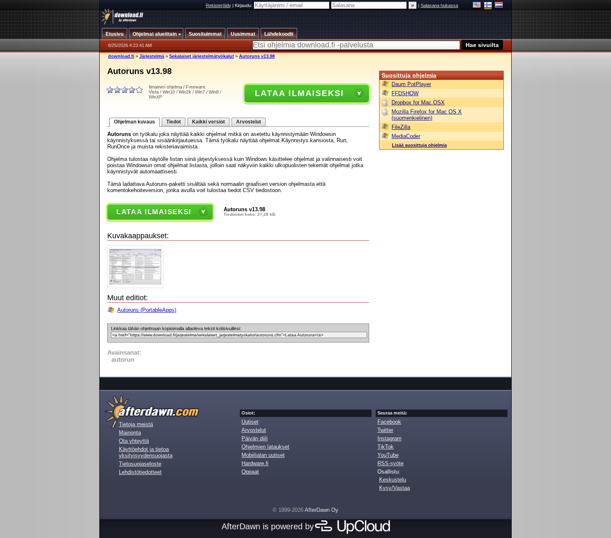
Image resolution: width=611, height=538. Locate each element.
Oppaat (250, 472)
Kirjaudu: (244, 5)
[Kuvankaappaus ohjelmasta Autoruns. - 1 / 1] (137, 286)
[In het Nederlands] (499, 5)
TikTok (385, 447)
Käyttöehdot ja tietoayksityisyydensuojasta (145, 452)
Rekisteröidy (218, 5)
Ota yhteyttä (134, 441)
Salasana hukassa (439, 5)
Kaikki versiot (208, 122)
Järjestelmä (151, 56)
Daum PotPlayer (411, 84)
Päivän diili (254, 438)
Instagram (389, 438)
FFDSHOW (405, 93)
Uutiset (250, 422)
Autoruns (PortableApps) (146, 310)
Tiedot (173, 122)
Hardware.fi (255, 463)
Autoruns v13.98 (257, 56)
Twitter (385, 430)
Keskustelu (392, 479)
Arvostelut (248, 122)
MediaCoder (406, 136)
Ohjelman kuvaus (134, 122)
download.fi (121, 56)
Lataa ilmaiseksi (299, 93)
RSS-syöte (390, 463)
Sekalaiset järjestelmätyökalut (201, 56)
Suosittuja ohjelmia (409, 75)
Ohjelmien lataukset (265, 447)
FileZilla (401, 127)
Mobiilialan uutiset (263, 455)
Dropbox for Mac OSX (418, 102)
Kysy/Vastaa (394, 488)
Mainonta (130, 432)
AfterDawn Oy (321, 510)
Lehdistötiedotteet (140, 472)
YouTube (388, 455)
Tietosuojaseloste (140, 464)
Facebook (389, 422)
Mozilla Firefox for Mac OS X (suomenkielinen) (427, 115)
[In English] (477, 5)
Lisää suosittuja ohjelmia (419, 145)
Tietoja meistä (136, 424)
